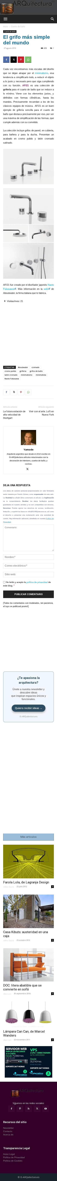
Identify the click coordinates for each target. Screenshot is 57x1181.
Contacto (7, 1131)
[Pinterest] (21, 60)
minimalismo (41, 73)
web (46, 289)
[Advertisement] (28, 331)
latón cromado (11, 375)
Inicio (5, 26)
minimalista (41, 375)
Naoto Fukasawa (12, 378)
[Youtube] (45, 1109)
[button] (5, 19)
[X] (13, 60)
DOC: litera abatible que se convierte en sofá (22, 987)
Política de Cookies (12, 1160)
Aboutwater (23, 367)
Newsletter (8, 1128)
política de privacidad (37, 582)
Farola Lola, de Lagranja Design (26, 882)
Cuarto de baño (18, 26)
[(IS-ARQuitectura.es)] (28, 7)
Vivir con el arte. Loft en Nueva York (41, 413)
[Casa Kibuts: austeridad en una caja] (28, 911)
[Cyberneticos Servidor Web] (28, 1062)
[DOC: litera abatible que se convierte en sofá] (28, 965)
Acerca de (8, 1134)
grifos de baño (36, 371)
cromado (35, 367)
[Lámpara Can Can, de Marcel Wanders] (28, 1014)
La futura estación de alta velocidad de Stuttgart (14, 414)
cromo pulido (10, 371)
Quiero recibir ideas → (28, 708)
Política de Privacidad (14, 1157)
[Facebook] (6, 60)
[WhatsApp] (28, 60)
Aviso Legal (9, 1154)
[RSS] (28, 1109)
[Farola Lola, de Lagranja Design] (28, 861)
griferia (23, 371)
